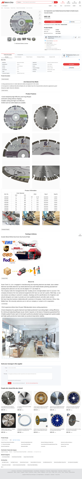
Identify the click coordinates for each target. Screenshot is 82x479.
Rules (80, 5)
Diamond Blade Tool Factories (36, 462)
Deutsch (39, 472)
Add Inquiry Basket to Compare (22, 43)
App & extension (67, 5)
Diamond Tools (13, 7)
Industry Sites (48, 470)
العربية (47, 472)
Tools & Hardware (6, 7)
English (15, 472)
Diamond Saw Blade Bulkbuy (32, 464)
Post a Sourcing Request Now (32, 383)
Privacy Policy (57, 474)
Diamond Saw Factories (24, 462)
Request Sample (64, 24)
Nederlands (43, 472)
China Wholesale (36, 470)
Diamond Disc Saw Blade (6, 464)
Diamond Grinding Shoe (5, 446)
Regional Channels (54, 470)
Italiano (35, 472)
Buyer (55, 5)
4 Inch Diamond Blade (6, 456)
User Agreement (47, 474)
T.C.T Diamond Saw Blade (5, 444)
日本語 (53, 472)
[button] (57, 57)
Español (18, 472)
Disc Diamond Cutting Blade (73, 462)
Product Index (60, 470)
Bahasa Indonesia (72, 472)
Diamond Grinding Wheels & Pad (26, 442)
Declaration (52, 474)
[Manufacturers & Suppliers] (7, 2)
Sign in (80, 2)
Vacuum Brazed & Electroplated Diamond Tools (49, 444)
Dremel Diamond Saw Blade (16, 456)
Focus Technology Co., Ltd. (34, 474)
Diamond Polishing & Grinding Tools (47, 442)
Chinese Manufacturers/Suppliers (28, 470)
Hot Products (14, 470)
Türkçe (63, 472)
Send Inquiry (53, 21)
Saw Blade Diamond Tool (47, 462)
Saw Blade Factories (14, 462)
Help (61, 5)
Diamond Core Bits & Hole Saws (66, 442)
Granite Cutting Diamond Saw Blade (19, 464)
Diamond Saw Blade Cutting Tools (60, 462)
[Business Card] (79, 59)
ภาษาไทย (59, 472)
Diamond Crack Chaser (65, 444)
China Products (19, 470)
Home (2, 7)
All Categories (5, 5)
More (2, 466)
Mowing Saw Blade (24, 446)
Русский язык (31, 472)
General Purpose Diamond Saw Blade (7, 442)
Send (9, 383)
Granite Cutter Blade (29, 7)
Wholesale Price (42, 470)
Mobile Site (65, 470)
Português (22, 472)
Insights (69, 470)
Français (26, 472)
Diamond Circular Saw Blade (21, 7)
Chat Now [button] (73, 21)
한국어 (50, 472)
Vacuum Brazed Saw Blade (25, 444)
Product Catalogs (17, 440)
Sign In (46, 49)
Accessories (43, 446)
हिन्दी (56, 472)
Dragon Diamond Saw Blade (28, 456)
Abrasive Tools (63, 446)
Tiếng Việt (66, 472)
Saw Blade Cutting (5, 462)
